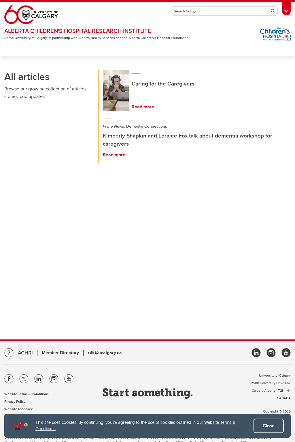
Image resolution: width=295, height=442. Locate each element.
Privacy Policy (14, 401)
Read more (143, 106)
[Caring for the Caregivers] (116, 90)
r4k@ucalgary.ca (105, 352)
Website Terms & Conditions (26, 393)
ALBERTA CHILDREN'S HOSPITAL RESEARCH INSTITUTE (77, 31)
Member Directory (60, 352)
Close (269, 425)
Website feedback (18, 408)
